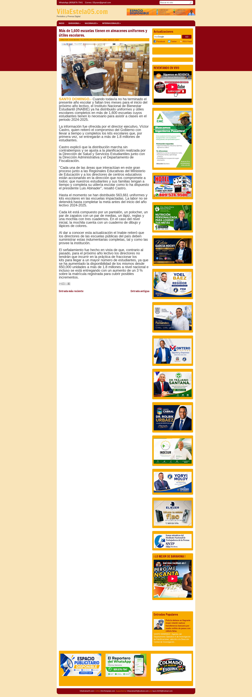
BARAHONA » (74, 23)
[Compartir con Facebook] (68, 283)
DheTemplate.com (107, 691)
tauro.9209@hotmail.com (163, 691)
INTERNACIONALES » (111, 23)
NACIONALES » (91, 23)
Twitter (174, 41)
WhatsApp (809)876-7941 (71, 2)
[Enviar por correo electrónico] (60, 283)
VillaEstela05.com (82, 11)
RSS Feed (187, 41)
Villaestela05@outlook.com (138, 691)
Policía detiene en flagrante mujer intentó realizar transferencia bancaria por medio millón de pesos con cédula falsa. (178, 625)
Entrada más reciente (71, 291)
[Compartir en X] (66, 283)
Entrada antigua (140, 291)
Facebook (161, 41)
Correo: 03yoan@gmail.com (98, 2)
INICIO (61, 23)
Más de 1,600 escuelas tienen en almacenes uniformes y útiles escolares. (103, 32)
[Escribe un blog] (63, 283)
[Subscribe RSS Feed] (181, 41)
